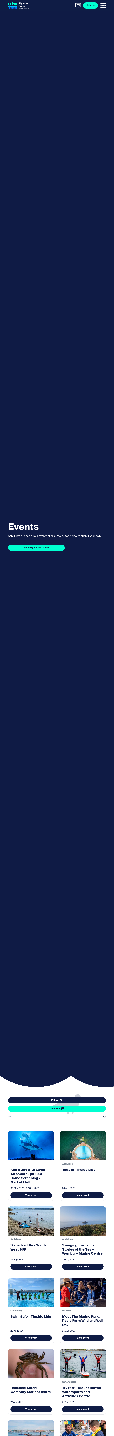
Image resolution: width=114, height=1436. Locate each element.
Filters (54, 1100)
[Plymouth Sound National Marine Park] (19, 5)
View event (31, 1195)
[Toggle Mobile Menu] (103, 5)
